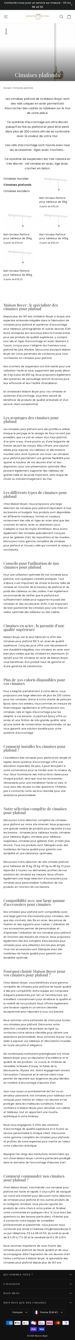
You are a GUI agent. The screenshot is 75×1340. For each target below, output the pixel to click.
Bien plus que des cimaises (24, 1302)
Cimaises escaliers (16, 191)
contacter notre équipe (21, 1220)
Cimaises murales (16, 179)
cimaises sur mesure (32, 874)
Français (18, 1312)
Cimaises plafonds (17, 185)
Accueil (7, 87)
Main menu (11, 1293)
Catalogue (11, 1283)
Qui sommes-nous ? (18, 1274)
